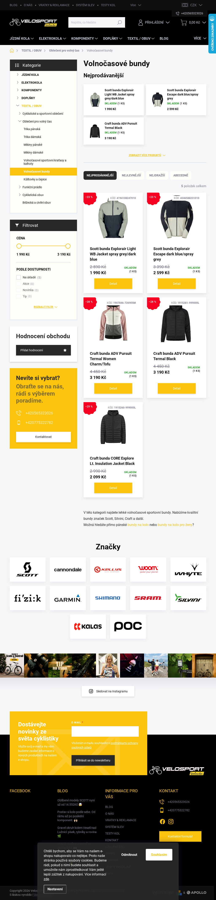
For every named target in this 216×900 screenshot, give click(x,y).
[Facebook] (162, 821)
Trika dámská (32, 137)
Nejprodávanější (100, 175)
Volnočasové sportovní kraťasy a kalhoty (45, 162)
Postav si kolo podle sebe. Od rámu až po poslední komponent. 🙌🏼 (76, 816)
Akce (28, 284)
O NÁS (28, 5)
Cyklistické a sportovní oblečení (43, 113)
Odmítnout (129, 855)
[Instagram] (171, 821)
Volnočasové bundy (37, 171)
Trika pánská (32, 129)
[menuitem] (22, 38)
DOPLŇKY (28, 98)
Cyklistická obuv (33, 195)
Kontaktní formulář (180, 836)
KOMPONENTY (32, 90)
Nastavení (55, 889)
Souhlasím (159, 855)
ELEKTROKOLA (32, 82)
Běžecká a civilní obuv (37, 202)
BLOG (14, 5)
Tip (27, 296)
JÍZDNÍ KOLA (30, 74)
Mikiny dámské (33, 152)
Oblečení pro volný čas (37, 121)
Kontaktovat (43, 436)
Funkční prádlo (32, 187)
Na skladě (31, 277)
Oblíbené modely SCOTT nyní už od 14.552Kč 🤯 (76, 802)
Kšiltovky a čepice (35, 179)
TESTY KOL (108, 5)
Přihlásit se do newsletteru (93, 760)
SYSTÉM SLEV (85, 5)
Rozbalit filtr (43, 306)
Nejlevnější (131, 175)
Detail (113, 283)
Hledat (119, 22)
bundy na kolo (138, 525)
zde (46, 879)
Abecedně (180, 175)
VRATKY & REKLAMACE (54, 5)
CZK (193, 5)
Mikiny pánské (33, 144)
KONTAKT (111, 840)
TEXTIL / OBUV (32, 106)
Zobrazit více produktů (145, 155)
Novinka (30, 290)
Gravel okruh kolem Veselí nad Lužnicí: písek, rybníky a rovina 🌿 (77, 832)
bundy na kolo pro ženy (175, 525)
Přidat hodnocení (31, 350)
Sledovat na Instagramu (112, 691)
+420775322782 (39, 422)
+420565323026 (39, 413)
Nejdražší (157, 175)
